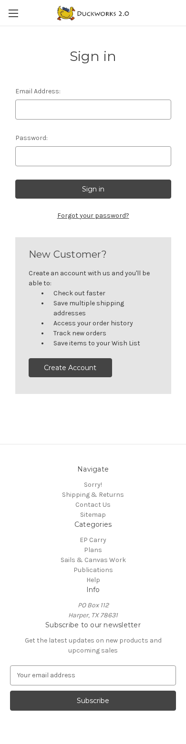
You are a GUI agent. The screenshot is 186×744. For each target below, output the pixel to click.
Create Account (70, 367)
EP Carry (93, 540)
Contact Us (93, 505)
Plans (93, 550)
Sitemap (93, 515)
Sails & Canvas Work (93, 560)
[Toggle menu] (13, 13)
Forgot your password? (93, 215)
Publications (93, 570)
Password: (31, 138)
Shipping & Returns (93, 495)
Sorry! (93, 485)
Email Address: (38, 91)
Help (93, 580)
